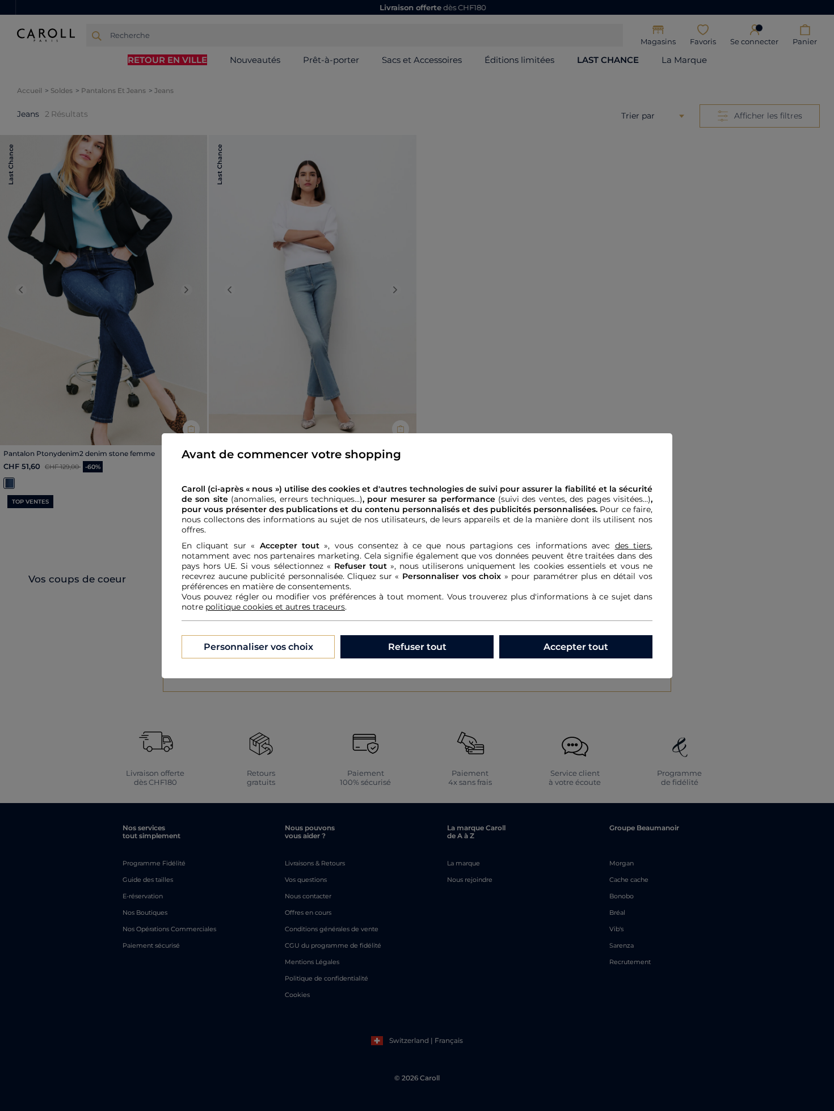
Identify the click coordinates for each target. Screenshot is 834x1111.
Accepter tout (576, 646)
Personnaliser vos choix (258, 646)
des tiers (633, 545)
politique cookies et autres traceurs (275, 607)
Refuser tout (417, 646)
